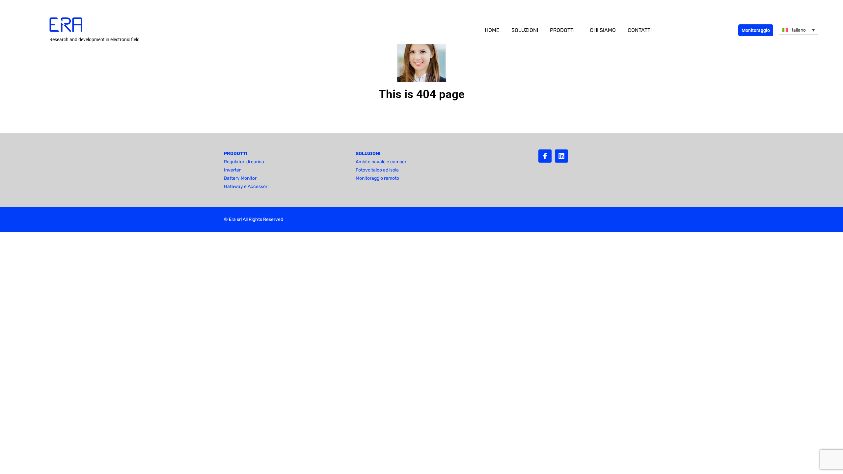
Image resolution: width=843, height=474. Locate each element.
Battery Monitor (240, 178)
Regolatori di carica (244, 162)
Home (492, 30)
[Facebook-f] (545, 156)
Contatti (640, 30)
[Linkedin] (561, 156)
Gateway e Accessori (246, 186)
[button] (798, 30)
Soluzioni (524, 30)
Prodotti (562, 30)
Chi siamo (603, 30)
